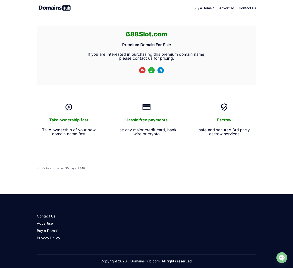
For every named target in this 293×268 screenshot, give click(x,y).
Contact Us (46, 216)
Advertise (45, 223)
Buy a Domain (48, 231)
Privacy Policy (48, 238)
